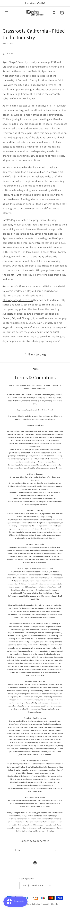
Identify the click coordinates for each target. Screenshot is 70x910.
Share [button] (9, 53)
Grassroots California (15, 66)
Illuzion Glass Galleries (29, 904)
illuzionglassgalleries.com (18, 300)
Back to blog (37, 354)
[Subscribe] (54, 850)
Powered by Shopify (49, 904)
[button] (7, 13)
